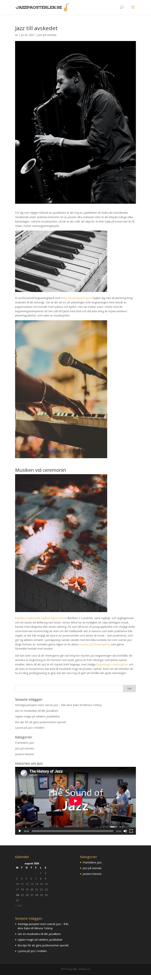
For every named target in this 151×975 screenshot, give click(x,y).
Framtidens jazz (24, 742)
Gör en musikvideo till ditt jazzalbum (36, 710)
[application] (75, 801)
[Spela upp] (20, 831)
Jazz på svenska (47, 35)
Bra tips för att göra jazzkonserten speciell (40, 722)
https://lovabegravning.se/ (76, 298)
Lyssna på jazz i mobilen (29, 727)
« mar (18, 905)
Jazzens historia (24, 754)
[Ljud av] (125, 831)
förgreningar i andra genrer (112, 664)
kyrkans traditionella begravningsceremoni (42, 618)
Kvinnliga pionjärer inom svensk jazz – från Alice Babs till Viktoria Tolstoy (58, 705)
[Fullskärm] (131, 831)
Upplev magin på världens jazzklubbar (37, 716)
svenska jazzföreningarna (94, 644)
